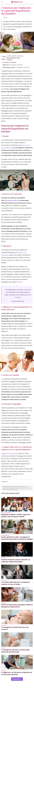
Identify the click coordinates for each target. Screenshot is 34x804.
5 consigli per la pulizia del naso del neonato (14, 628)
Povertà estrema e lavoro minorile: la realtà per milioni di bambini (15, 561)
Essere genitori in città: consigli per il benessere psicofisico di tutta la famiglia (17, 538)
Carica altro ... (17, 679)
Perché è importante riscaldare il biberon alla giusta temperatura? (17, 606)
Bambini (3, 557)
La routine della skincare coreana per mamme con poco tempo (15, 583)
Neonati (3, 580)
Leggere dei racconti (8, 453)
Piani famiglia (5, 535)
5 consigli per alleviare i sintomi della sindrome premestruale (15, 651)
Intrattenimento (6, 512)
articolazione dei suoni (12, 200)
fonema (19, 282)
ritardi (19, 95)
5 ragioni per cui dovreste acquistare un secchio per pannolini (16, 673)
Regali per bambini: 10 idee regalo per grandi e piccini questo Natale (15, 516)
